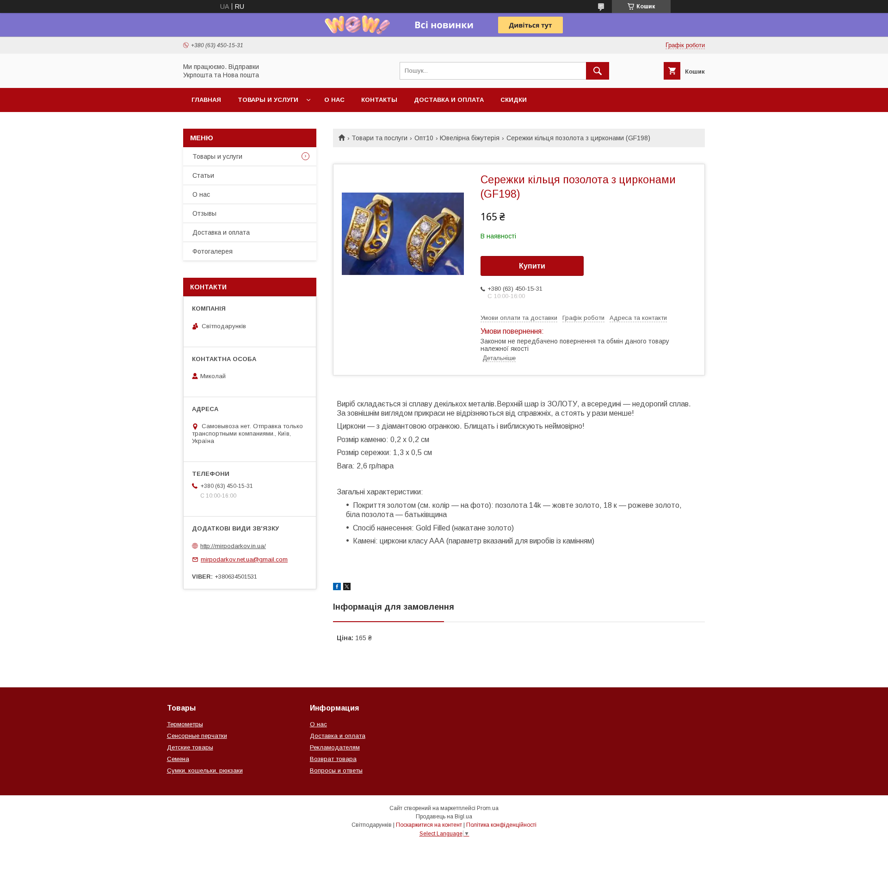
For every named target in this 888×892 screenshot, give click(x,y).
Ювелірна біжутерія (470, 138)
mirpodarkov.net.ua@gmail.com (244, 559)
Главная (206, 99)
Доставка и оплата (449, 99)
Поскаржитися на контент (429, 825)
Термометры (185, 724)
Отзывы (204, 213)
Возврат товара (333, 758)
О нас (334, 99)
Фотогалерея (212, 251)
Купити (532, 266)
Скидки (513, 99)
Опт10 (423, 138)
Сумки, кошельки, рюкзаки (205, 770)
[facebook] (337, 588)
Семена (178, 758)
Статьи (203, 175)
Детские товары (190, 747)
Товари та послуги (379, 138)
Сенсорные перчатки (197, 735)
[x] (347, 588)
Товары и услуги (268, 99)
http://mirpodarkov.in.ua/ (233, 546)
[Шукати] (597, 71)
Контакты (379, 99)
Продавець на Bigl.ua (444, 816)
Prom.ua (488, 808)
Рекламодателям (335, 747)
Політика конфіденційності (501, 825)
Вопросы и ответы (336, 770)
